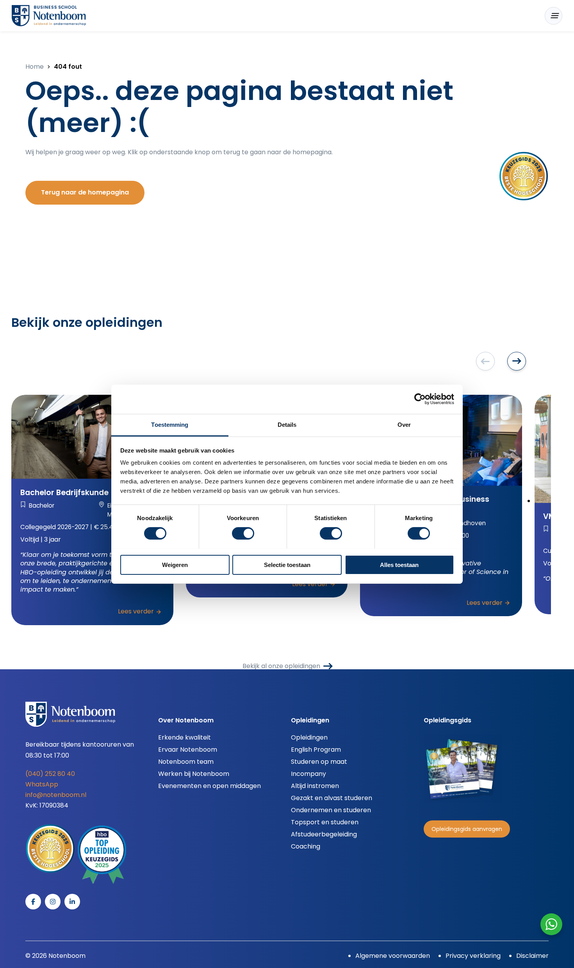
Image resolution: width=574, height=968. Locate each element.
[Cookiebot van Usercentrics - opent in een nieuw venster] (420, 399)
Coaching (305, 846)
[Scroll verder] (516, 361)
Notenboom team (186, 761)
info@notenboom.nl (55, 794)
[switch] (243, 533)
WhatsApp (41, 784)
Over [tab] (404, 424)
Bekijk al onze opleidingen (281, 666)
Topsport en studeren (324, 822)
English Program (316, 749)
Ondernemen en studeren (331, 810)
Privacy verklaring (473, 955)
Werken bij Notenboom (193, 773)
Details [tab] (287, 424)
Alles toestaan (399, 564)
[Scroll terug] (485, 361)
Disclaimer (532, 955)
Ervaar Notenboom (187, 749)
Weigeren (175, 564)
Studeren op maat (319, 761)
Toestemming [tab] (169, 424)
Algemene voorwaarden (392, 955)
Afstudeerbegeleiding (324, 834)
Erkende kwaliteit (184, 737)
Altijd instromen (315, 785)
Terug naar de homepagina (85, 192)
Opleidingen (309, 737)
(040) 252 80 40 (50, 773)
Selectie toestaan (287, 564)
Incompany (308, 773)
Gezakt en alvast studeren (331, 797)
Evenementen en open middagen (209, 785)
